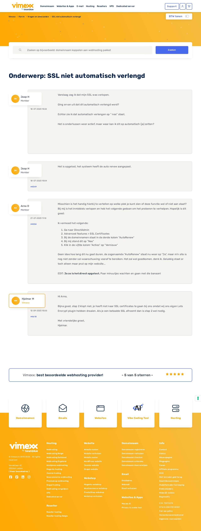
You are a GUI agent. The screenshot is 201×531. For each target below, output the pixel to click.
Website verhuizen (92, 453)
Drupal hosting (53, 485)
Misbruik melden (166, 493)
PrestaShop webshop (94, 492)
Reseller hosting (54, 512)
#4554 (33, 224)
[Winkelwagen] (189, 6)
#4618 (33, 317)
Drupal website (91, 469)
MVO (161, 473)
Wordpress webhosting (57, 465)
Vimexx (12, 17)
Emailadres (127, 480)
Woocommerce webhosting (59, 477)
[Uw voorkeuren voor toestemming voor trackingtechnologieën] (198, 398)
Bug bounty (164, 497)
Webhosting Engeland (56, 461)
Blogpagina (164, 461)
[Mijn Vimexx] (183, 6)
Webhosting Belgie (55, 453)
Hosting (90, 6)
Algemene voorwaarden (170, 519)
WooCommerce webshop (95, 488)
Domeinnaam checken (132, 457)
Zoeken (172, 50)
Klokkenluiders (166, 489)
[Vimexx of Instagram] (30, 477)
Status (162, 453)
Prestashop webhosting (57, 481)
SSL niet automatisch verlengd (66, 17)
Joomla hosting (53, 473)
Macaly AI (126, 504)
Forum (22, 17)
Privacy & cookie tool (132, 507)
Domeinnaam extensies (132, 461)
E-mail (80, 6)
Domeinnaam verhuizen (133, 453)
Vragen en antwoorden (38, 17)
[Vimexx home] (21, 5)
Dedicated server (125, 6)
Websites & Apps (65, 6)
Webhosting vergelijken (57, 489)
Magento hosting (54, 469)
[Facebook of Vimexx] (12, 477)
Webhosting (51, 449)
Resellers (102, 6)
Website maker (91, 457)
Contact (163, 449)
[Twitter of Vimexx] (18, 477)
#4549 (33, 187)
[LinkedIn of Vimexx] (24, 477)
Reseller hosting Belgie (57, 516)
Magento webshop (92, 484)
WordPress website (93, 461)
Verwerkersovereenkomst (171, 515)
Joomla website (91, 465)
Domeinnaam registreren (133, 449)
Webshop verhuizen (93, 496)
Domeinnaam (47, 6)
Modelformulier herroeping (171, 485)
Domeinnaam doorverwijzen (135, 465)
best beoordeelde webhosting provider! (70, 375)
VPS (111, 6)
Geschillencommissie (169, 481)
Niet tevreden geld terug (170, 477)
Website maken (91, 449)
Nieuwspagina (165, 457)
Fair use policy (166, 511)
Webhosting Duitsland (56, 457)
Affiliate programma (168, 469)
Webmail (126, 484)
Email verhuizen (129, 488)
